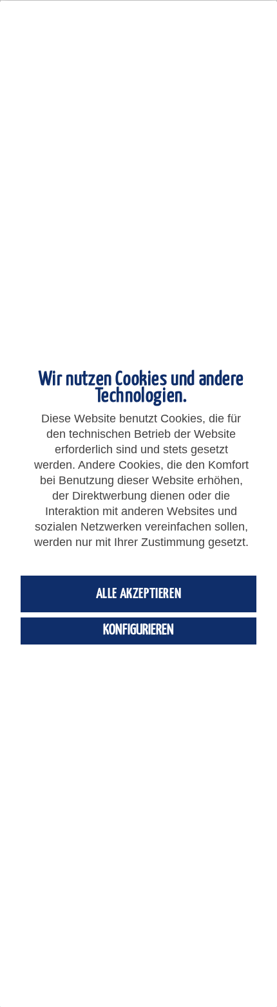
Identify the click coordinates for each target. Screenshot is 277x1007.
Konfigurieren (138, 630)
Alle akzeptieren (139, 594)
